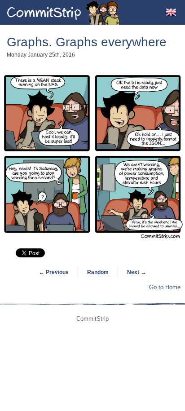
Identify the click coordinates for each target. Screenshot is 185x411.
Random (98, 272)
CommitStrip (63, 12)
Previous (54, 272)
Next (136, 272)
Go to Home (165, 287)
